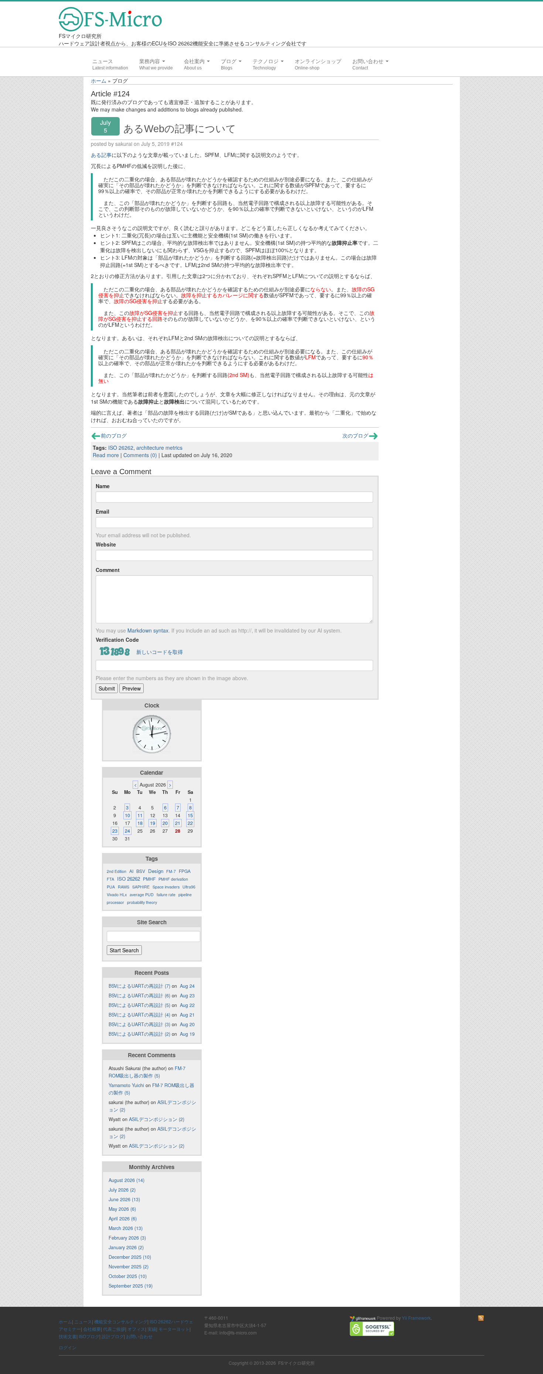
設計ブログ (113, 1336)
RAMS (123, 887)
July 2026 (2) (122, 1189)
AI (131, 871)
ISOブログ (89, 1336)
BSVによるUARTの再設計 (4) (139, 1014)
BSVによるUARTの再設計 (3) (139, 1024)
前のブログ (114, 435)
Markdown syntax (147, 630)
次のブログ (355, 435)
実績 (151, 1329)
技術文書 (67, 1336)
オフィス (136, 1329)
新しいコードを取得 (159, 651)
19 (152, 823)
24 (127, 831)
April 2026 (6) (123, 1218)
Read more (106, 455)
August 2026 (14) (126, 1180)
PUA (111, 887)
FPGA (185, 871)
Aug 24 (187, 986)
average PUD (142, 894)
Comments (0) (140, 455)
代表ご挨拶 (114, 1329)
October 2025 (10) (128, 1276)
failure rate (166, 894)
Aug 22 (187, 1005)
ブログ (229, 61)
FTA (110, 879)
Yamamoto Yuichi (126, 1085)
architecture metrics (159, 447)
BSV (140, 871)
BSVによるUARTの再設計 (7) (139, 986)
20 (165, 823)
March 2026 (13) (126, 1228)
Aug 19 (187, 1034)
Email (102, 511)
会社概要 (92, 1329)
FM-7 (171, 871)
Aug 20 (187, 1024)
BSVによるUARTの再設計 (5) (139, 1005)
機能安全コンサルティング (120, 1321)
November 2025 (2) (128, 1266)
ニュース (102, 61)
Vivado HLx (117, 894)
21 (177, 823)
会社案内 (195, 61)
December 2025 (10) (130, 1257)
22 (190, 823)
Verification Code (117, 639)
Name (103, 486)
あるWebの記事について (179, 128)
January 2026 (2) (126, 1247)
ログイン (67, 1347)
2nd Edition (116, 871)
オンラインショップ (318, 61)
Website (106, 544)
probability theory (142, 902)
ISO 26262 (120, 447)
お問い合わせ (368, 61)
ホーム (98, 80)
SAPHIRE (141, 887)
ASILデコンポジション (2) (156, 1119)
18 (140, 823)
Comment (108, 569)
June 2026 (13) (124, 1199)
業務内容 (150, 61)
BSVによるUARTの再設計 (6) (139, 995)
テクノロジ (266, 61)
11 (140, 815)
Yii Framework (416, 1318)
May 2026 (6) (122, 1209)
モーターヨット (173, 1329)
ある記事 (101, 154)
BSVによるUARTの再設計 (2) (139, 1034)
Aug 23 (187, 995)
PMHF (149, 879)
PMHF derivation (173, 879)
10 (127, 815)
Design (155, 870)
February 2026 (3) (127, 1237)
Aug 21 (187, 1014)
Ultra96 (188, 887)
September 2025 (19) (131, 1285)
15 (190, 815)
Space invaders (166, 887)
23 (114, 831)
